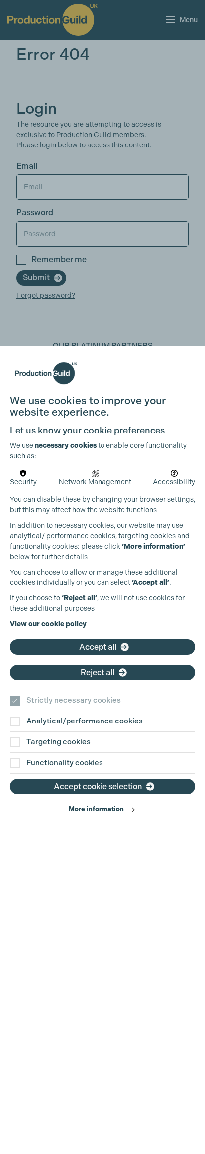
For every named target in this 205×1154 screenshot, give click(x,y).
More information (96, 809)
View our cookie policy (48, 624)
